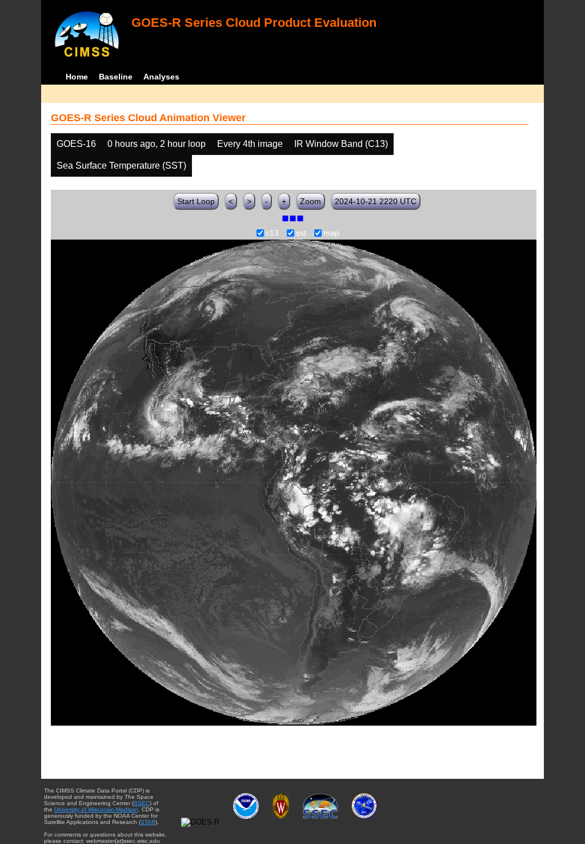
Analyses (161, 76)
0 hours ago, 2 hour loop (156, 144)
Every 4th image (250, 144)
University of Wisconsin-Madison (96, 809)
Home (77, 76)
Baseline (116, 76)
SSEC (142, 803)
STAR (148, 822)
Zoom (310, 201)
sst (301, 233)
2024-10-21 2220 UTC (375, 201)
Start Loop (196, 201)
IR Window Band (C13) (341, 144)
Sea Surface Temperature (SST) (121, 165)
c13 (272, 233)
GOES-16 (76, 144)
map (331, 233)
